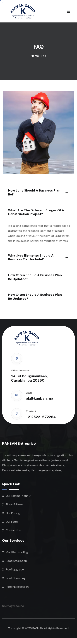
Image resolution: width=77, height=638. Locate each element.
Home (35, 56)
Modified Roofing (17, 552)
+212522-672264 (41, 416)
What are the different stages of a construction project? (36, 212)
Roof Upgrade (15, 569)
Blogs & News (14, 504)
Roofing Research (17, 587)
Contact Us (13, 530)
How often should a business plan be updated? (35, 277)
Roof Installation (16, 561)
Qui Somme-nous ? (18, 496)
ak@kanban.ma (39, 398)
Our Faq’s (12, 522)
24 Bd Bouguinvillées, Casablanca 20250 (29, 378)
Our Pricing (13, 513)
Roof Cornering (15, 578)
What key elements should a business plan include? (31, 257)
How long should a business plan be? (34, 192)
